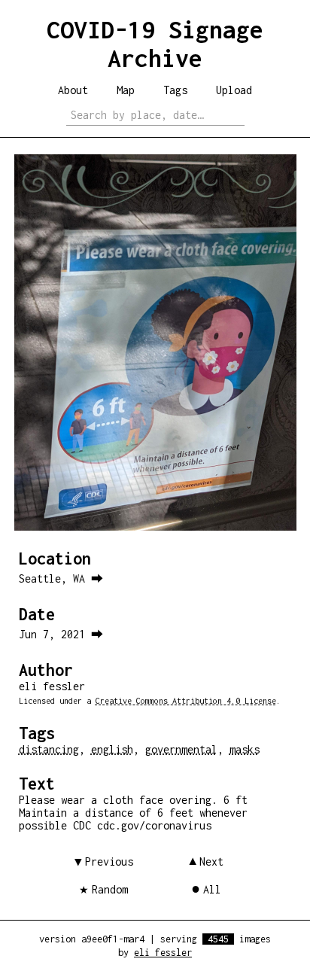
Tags (175, 90)
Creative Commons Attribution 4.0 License (186, 700)
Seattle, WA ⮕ (61, 578)
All (212, 889)
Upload (234, 90)
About (73, 90)
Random (110, 889)
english (112, 749)
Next (211, 861)
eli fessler (163, 952)
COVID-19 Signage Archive (155, 43)
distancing (49, 749)
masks (244, 749)
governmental (181, 749)
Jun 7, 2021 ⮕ (61, 634)
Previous (109, 861)
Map (126, 90)
